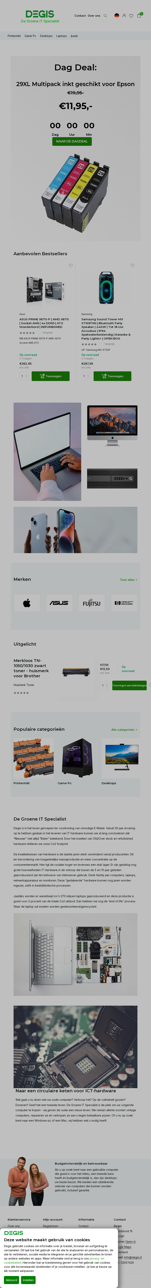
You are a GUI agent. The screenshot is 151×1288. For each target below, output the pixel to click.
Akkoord (11, 1280)
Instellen (28, 1280)
